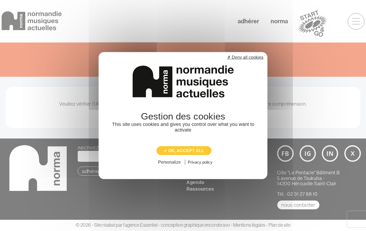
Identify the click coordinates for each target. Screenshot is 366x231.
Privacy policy (200, 162)
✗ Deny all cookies (245, 57)
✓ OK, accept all (184, 150)
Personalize (169, 162)
